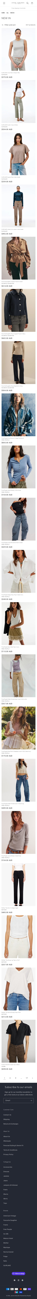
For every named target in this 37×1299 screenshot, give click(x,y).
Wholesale (7, 1141)
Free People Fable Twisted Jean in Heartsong (13, 803)
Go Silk (5, 1234)
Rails (5, 1261)
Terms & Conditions (10, 1150)
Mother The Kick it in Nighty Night (10, 908)
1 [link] (4, 1078)
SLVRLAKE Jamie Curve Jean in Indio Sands (12, 229)
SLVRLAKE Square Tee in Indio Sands (11, 177)
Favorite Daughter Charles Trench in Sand (12, 281)
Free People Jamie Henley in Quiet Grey (11, 855)
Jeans (5, 1180)
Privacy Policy (8, 1154)
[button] (4, 3)
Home (3, 12)
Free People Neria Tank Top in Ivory (10, 647)
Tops (5, 1203)
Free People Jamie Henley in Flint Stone (11, 490)
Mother (6, 1243)
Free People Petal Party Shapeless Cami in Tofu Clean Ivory (16, 751)
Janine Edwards (15, 1295)
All (8, 12)
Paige (5, 1256)
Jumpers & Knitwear (10, 1185)
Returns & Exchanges (10, 1124)
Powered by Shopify (25, 1295)
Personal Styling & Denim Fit (13, 1145)
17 (27, 1078)
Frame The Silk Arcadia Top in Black (11, 1064)
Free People (7, 1229)
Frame (5, 1225)
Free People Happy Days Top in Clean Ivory (12, 594)
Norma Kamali (8, 1252)
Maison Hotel (8, 1238)
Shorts (5, 1194)
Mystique (6, 1247)
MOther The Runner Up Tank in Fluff (11, 960)
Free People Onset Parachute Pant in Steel (12, 542)
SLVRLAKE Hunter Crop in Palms (10, 125)
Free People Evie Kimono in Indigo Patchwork (13, 438)
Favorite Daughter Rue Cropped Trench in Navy (13, 333)
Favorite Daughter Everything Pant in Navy (12, 386)
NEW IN (12, 12)
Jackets (6, 1176)
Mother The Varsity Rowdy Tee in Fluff (11, 1012)
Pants (5, 1189)
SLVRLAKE (7, 1265)
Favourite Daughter (10, 1220)
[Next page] (32, 1078)
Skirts (5, 1199)
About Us (6, 1136)
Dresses (6, 1171)
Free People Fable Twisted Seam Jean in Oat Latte (14, 699)
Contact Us (7, 1115)
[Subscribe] (31, 1100)
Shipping (6, 1119)
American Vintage (9, 1216)
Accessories (7, 1167)
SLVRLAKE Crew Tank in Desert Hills (11, 72)
